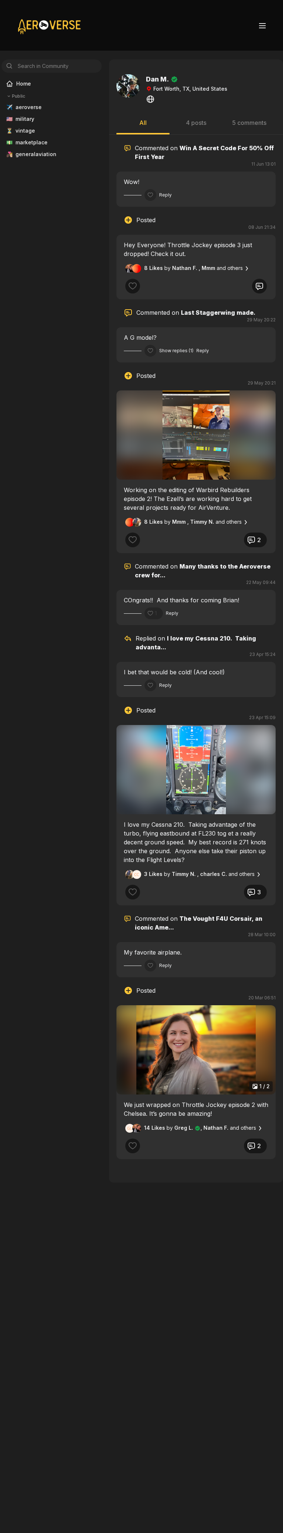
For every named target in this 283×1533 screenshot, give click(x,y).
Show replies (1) (176, 350)
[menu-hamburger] (262, 25)
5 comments (249, 122)
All (143, 122)
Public (18, 96)
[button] (196, 435)
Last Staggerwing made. (218, 312)
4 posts (196, 122)
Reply (165, 195)
